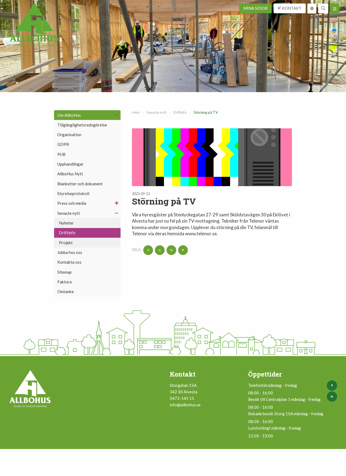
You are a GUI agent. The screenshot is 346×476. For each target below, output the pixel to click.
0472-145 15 (182, 398)
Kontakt (291, 8)
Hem (135, 112)
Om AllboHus (69, 115)
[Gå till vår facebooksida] (333, 385)
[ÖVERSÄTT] (312, 9)
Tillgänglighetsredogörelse (82, 124)
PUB (61, 154)
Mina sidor (255, 8)
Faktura (64, 281)
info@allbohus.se (185, 404)
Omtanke (65, 291)
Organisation (69, 134)
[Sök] (323, 9)
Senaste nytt (68, 213)
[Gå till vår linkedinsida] (333, 396)
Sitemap (64, 272)
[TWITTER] (159, 250)
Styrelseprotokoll (73, 193)
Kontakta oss (69, 262)
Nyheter (66, 222)
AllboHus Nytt (70, 173)
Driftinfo (67, 232)
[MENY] (334, 9)
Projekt (66, 242)
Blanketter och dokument (80, 183)
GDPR (63, 144)
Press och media (71, 203)
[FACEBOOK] (147, 250)
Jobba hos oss (69, 252)
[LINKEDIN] (170, 250)
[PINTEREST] (182, 250)
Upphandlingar (70, 164)
